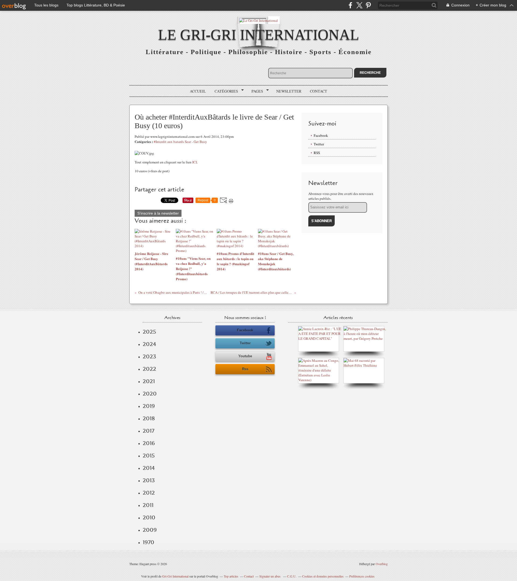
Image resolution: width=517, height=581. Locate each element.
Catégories (224, 91)
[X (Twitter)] (359, 5)
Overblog (382, 564)
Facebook (321, 135)
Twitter (319, 144)
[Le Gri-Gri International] (258, 20)
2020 (150, 393)
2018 (149, 418)
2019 (149, 406)
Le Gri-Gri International (258, 34)
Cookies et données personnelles (323, 576)
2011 (148, 505)
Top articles (231, 576)
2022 (149, 369)
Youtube (245, 356)
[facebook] (350, 5)
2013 (149, 480)
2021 (149, 381)
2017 (148, 431)
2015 (149, 455)
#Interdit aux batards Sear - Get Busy (180, 141)
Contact (318, 91)
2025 (149, 331)
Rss (245, 369)
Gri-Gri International (175, 576)
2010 (149, 517)
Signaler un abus (270, 576)
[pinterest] (368, 5)
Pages (255, 91)
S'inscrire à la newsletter (158, 213)
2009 (150, 530)
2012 (149, 492)
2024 (149, 344)
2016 (149, 443)
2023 (149, 356)
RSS (317, 152)
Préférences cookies (362, 576)
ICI (194, 162)
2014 (149, 468)
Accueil (198, 91)
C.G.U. (291, 576)
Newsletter (288, 91)
